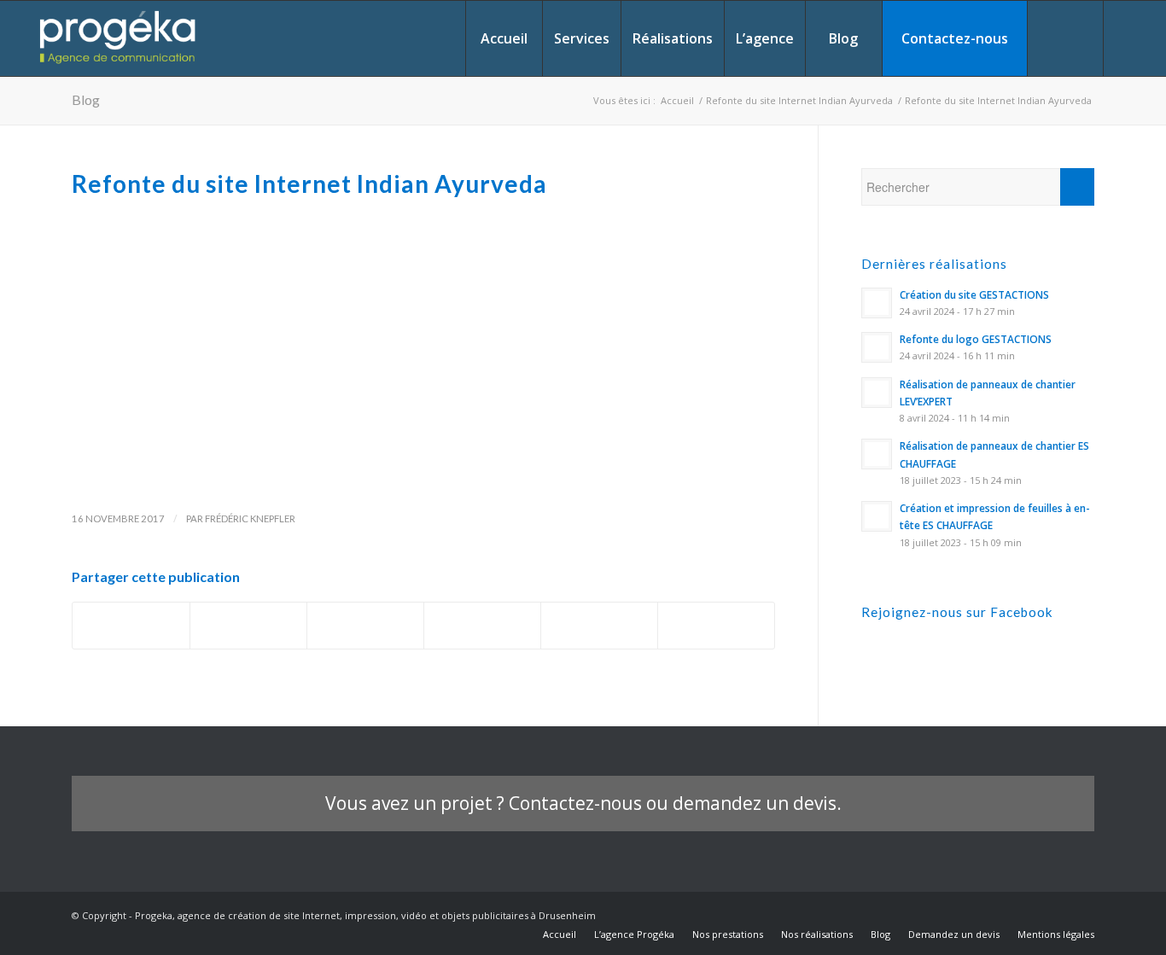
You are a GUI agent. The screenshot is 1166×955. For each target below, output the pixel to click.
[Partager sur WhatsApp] (482, 626)
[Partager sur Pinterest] (599, 626)
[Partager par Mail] (716, 626)
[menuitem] (503, 38)
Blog (86, 99)
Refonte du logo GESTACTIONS (976, 339)
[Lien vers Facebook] (1130, 37)
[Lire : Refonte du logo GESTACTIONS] (876, 347)
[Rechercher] (1065, 38)
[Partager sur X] (248, 626)
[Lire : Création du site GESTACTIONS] (876, 303)
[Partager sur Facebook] (131, 626)
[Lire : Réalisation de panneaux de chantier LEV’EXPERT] (876, 392)
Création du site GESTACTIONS (974, 294)
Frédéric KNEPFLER (250, 518)
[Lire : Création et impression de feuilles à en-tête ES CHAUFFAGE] (876, 516)
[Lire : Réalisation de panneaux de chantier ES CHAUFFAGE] (876, 454)
